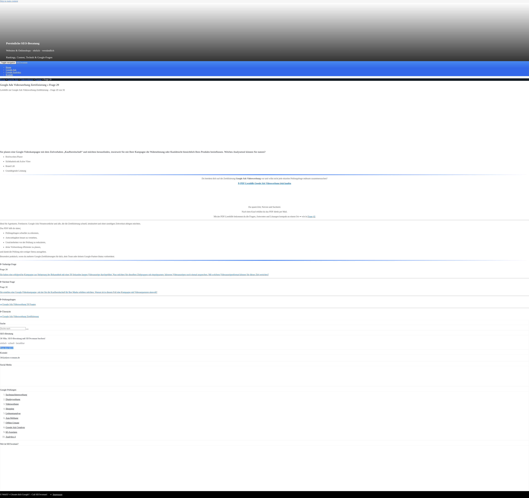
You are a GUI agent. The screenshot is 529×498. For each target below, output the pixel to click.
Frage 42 (311, 216)
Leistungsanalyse (13, 413)
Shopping (10, 409)
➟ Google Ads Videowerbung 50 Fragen (18, 304)
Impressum (57, 494)
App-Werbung (12, 418)
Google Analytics (13, 72)
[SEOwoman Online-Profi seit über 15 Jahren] (34, 489)
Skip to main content (9, 1)
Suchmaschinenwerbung (16, 394)
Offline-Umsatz (12, 423)
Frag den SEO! (6, 348)
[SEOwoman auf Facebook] (8, 385)
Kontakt (9, 75)
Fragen (38, 79)
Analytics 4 (11, 437)
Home (8, 67)
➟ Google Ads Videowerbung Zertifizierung (19, 316)
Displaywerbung (13, 399)
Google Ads (11, 70)
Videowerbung (26, 79)
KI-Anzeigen (11, 432)
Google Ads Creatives (15, 427)
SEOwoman (22, 62)
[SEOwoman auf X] (26, 385)
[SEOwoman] (58, 35)
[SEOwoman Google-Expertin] (104, 489)
